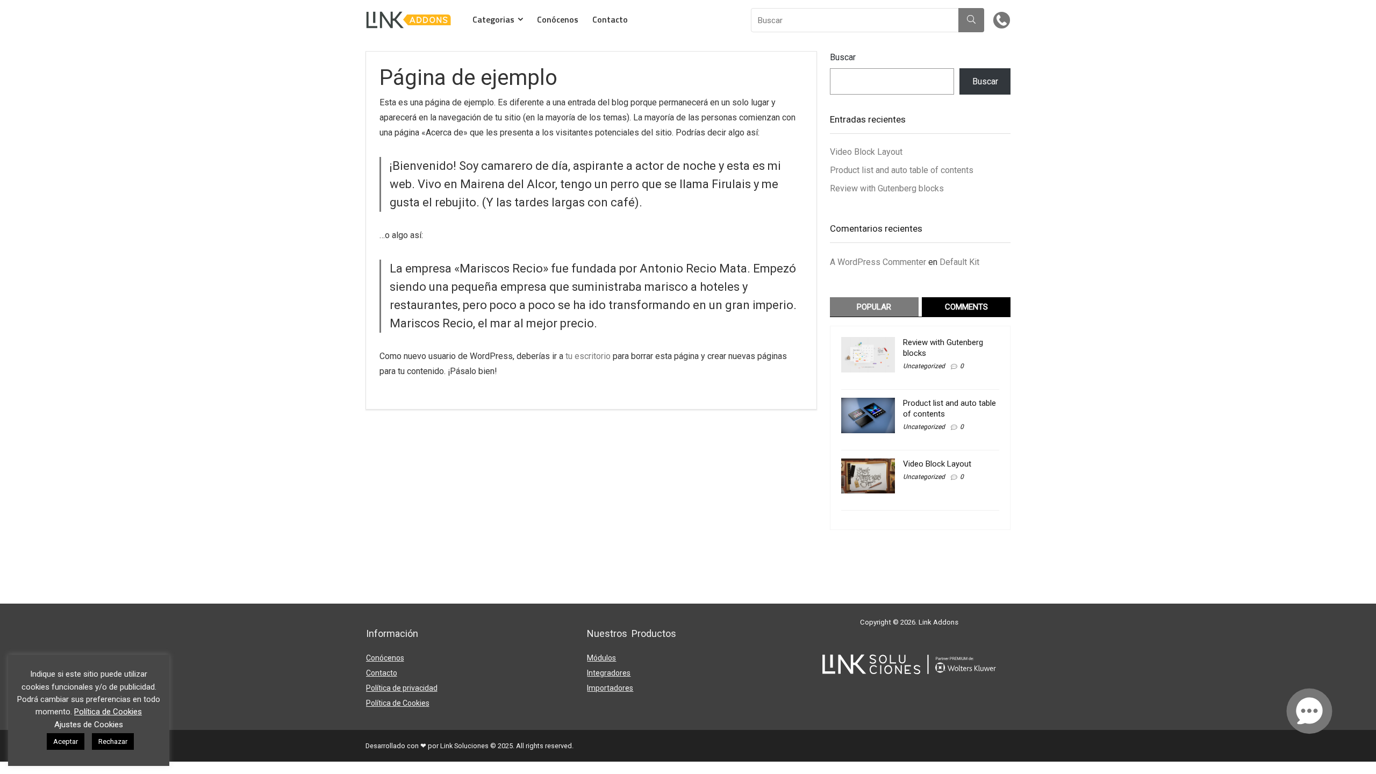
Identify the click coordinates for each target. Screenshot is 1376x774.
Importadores (610, 688)
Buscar (843, 57)
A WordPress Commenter (878, 262)
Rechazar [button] (112, 741)
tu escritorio (588, 356)
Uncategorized (924, 366)
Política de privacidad (402, 688)
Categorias (493, 19)
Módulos (601, 658)
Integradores (608, 673)
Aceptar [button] (65, 741)
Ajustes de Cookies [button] (88, 724)
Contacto (610, 19)
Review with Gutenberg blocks (887, 188)
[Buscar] (971, 20)
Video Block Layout (866, 152)
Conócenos (557, 19)
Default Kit (959, 262)
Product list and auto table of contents (901, 170)
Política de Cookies (397, 703)
